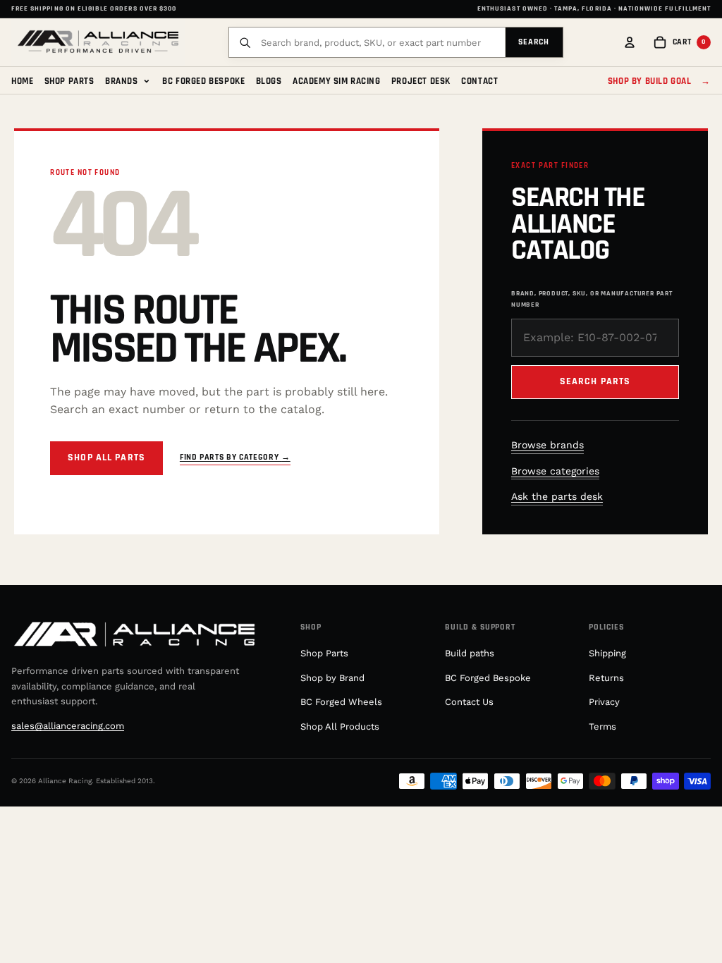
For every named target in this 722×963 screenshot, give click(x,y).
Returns (606, 678)
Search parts (595, 381)
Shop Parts (69, 81)
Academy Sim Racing (337, 81)
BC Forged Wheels (341, 702)
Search (534, 42)
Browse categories (555, 471)
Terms (602, 726)
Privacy (604, 702)
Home (22, 81)
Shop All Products (339, 726)
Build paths (469, 653)
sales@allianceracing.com (67, 725)
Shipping (607, 653)
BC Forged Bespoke (203, 81)
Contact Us (469, 702)
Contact (479, 81)
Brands (128, 80)
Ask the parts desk (557, 496)
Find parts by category (235, 457)
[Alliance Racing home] (98, 42)
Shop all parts (106, 457)
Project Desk (421, 81)
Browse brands (547, 444)
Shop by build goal (659, 81)
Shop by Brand (332, 678)
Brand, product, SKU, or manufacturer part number (592, 299)
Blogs (269, 81)
